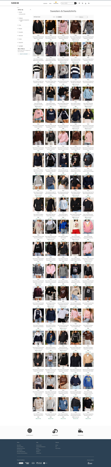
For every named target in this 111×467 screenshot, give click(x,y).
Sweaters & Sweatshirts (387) (24, 20)
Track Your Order (39, 445)
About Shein (19, 445)
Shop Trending (57, 448)
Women (56, 445)
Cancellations (38, 449)
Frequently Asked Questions (40, 446)
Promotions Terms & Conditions (22, 453)
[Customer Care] (89, 3)
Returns (37, 448)
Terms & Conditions (20, 446)
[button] (24, 9)
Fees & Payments (19, 449)
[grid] (70, 219)
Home (18, 7)
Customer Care (38, 453)
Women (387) (22, 14)
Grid (54, 16)
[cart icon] (82, 3)
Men (56, 446)
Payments (37, 451)
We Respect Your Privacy (21, 448)
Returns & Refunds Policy (21, 451)
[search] (75, 3)
